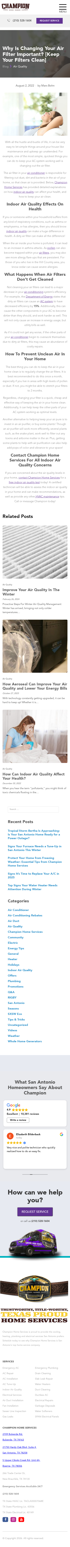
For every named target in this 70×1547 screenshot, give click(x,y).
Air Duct (13, 921)
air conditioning (33, 292)
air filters (44, 253)
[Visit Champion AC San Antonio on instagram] (13, 1519)
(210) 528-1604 (22, 20)
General (13, 953)
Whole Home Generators (25, 1041)
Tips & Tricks (16, 1019)
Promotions (15, 986)
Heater (12, 959)
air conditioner (36, 173)
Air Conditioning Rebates (25, 915)
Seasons (13, 1008)
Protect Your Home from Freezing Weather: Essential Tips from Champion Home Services (35, 861)
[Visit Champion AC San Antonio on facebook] (5, 1519)
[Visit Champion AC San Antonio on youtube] (21, 1519)
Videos (12, 1030)
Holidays (13, 964)
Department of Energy (39, 297)
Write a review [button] (18, 1120)
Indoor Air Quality (20, 970)
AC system (46, 301)
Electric (13, 942)
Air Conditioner (18, 910)
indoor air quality (23, 192)
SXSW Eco (15, 1014)
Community (15, 937)
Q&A (11, 992)
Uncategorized (18, 1025)
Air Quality (20, 66)
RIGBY (12, 997)
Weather (14, 1036)
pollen (51, 248)
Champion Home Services (25, 931)
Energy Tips (16, 948)
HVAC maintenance (47, 496)
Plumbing (14, 981)
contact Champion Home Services (39, 478)
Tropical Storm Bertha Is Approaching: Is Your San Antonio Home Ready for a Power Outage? (34, 834)
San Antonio (16, 1003)
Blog (5, 66)
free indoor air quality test (24, 482)
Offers (12, 975)
